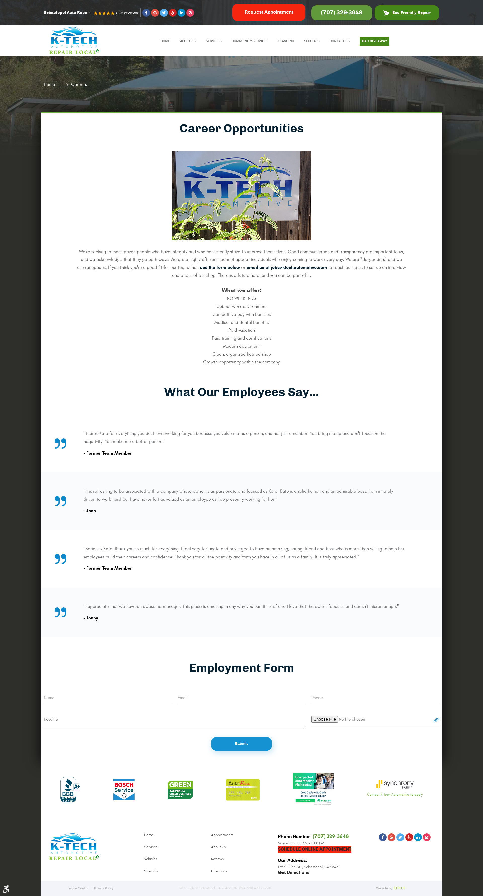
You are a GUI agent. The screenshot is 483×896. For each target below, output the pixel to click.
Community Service (249, 41)
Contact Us (340, 41)
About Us (188, 41)
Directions (219, 871)
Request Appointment (269, 12)
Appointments (222, 835)
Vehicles (150, 859)
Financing (285, 41)
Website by (392, 888)
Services (214, 41)
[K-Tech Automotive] (74, 40)
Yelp (173, 13)
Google (155, 13)
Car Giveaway (374, 41)
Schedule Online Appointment (314, 849)
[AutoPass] (243, 790)
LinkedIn (181, 13)
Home (165, 41)
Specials (311, 41)
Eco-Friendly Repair (411, 13)
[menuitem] (165, 41)
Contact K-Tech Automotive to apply (395, 794)
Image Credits (78, 888)
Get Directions (294, 872)
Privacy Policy (103, 888)
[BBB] (70, 790)
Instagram (190, 13)
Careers (79, 84)
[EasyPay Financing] (313, 790)
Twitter (164, 13)
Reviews (217, 859)
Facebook (146, 13)
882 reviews (127, 13)
